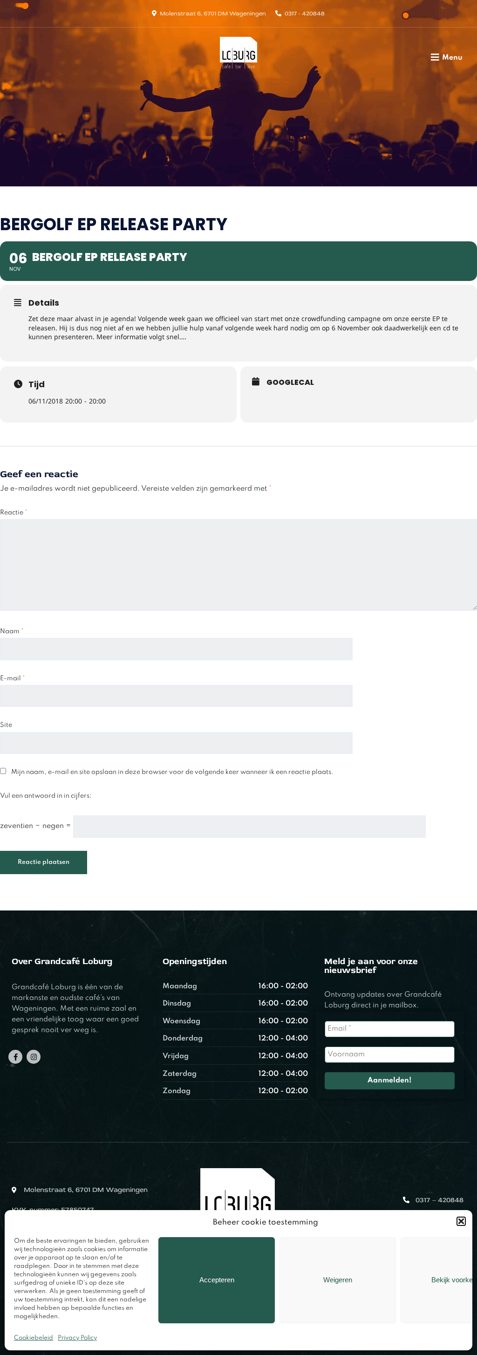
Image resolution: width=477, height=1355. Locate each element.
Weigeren (337, 1280)
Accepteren (216, 1280)
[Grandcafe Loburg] (238, 71)
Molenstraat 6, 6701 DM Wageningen (213, 13)
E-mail (12, 678)
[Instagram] (34, 1057)
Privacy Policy (77, 1338)
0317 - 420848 (305, 13)
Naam (12, 631)
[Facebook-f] (15, 1057)
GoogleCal (290, 382)
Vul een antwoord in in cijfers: (46, 796)
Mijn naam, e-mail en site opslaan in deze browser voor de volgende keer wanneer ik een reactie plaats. (172, 772)
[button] (461, 1221)
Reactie (13, 512)
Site (6, 725)
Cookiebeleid (33, 1338)
